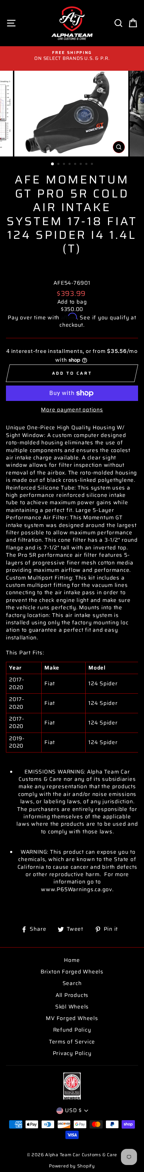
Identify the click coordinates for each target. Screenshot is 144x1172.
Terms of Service (72, 1042)
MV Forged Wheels (72, 1018)
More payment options (72, 410)
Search (72, 983)
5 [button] (76, 164)
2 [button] (59, 164)
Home (72, 960)
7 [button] (87, 164)
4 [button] (70, 164)
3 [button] (64, 164)
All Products (72, 995)
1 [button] (53, 164)
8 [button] (92, 164)
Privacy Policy (72, 1053)
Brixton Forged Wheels (72, 972)
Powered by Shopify (72, 1166)
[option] (72, 56)
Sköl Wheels (72, 1007)
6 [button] (81, 164)
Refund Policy (72, 1030)
